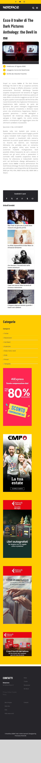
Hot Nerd (22, 70)
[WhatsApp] (22, 198)
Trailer (27, 70)
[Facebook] (6, 198)
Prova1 (6, 359)
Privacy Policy (7, 692)
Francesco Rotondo (20, 736)
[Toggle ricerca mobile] (33, 8)
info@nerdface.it (8, 685)
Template (7, 364)
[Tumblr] (27, 198)
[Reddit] (17, 198)
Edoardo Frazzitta (20, 74)
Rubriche (7, 346)
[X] (12, 198)
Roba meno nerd (10, 351)
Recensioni (8, 338)
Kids (5, 355)
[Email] (32, 198)
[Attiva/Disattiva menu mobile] (37, 8)
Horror (16, 70)
